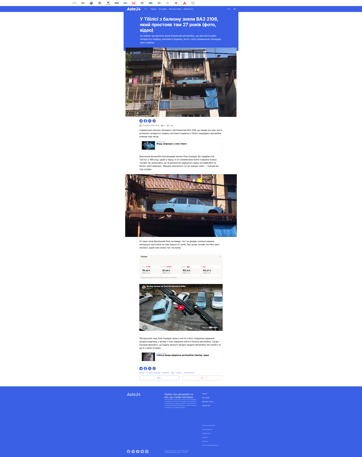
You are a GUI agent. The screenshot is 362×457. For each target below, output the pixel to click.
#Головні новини (153, 373)
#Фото (141, 373)
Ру (235, 9)
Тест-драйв (163, 9)
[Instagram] (146, 451)
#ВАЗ (173, 373)
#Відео (179, 373)
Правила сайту (206, 433)
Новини (153, 9)
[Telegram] (142, 451)
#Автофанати (189, 373)
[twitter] (149, 121)
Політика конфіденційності (210, 445)
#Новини (165, 373)
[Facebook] (128, 451)
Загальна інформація (208, 425)
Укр (228, 9)
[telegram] (141, 121)
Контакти (205, 441)
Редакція (205, 437)
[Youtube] (137, 451)
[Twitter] (133, 451)
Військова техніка (175, 9)
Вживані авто (188, 9)
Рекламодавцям (207, 429)
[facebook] (145, 121)
